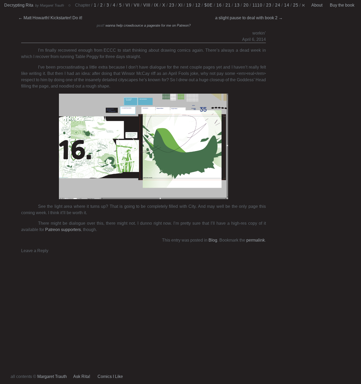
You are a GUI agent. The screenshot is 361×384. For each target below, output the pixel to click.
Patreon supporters (63, 229)
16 (219, 5)
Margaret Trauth (52, 376)
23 (171, 5)
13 (237, 5)
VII (137, 5)
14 (286, 5)
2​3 (268, 5)
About (316, 5)
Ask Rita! (81, 376)
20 (246, 5)
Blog (213, 240)
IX (156, 5)
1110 (257, 5)
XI (180, 5)
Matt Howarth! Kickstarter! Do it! (50, 18)
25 (295, 5)
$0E (208, 5)
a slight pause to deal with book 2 (249, 18)
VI (128, 5)
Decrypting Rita (18, 5)
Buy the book (342, 5)
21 (228, 5)
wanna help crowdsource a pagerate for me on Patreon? (148, 25)
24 (277, 5)
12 (198, 5)
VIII (146, 5)
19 (189, 5)
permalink (255, 240)
